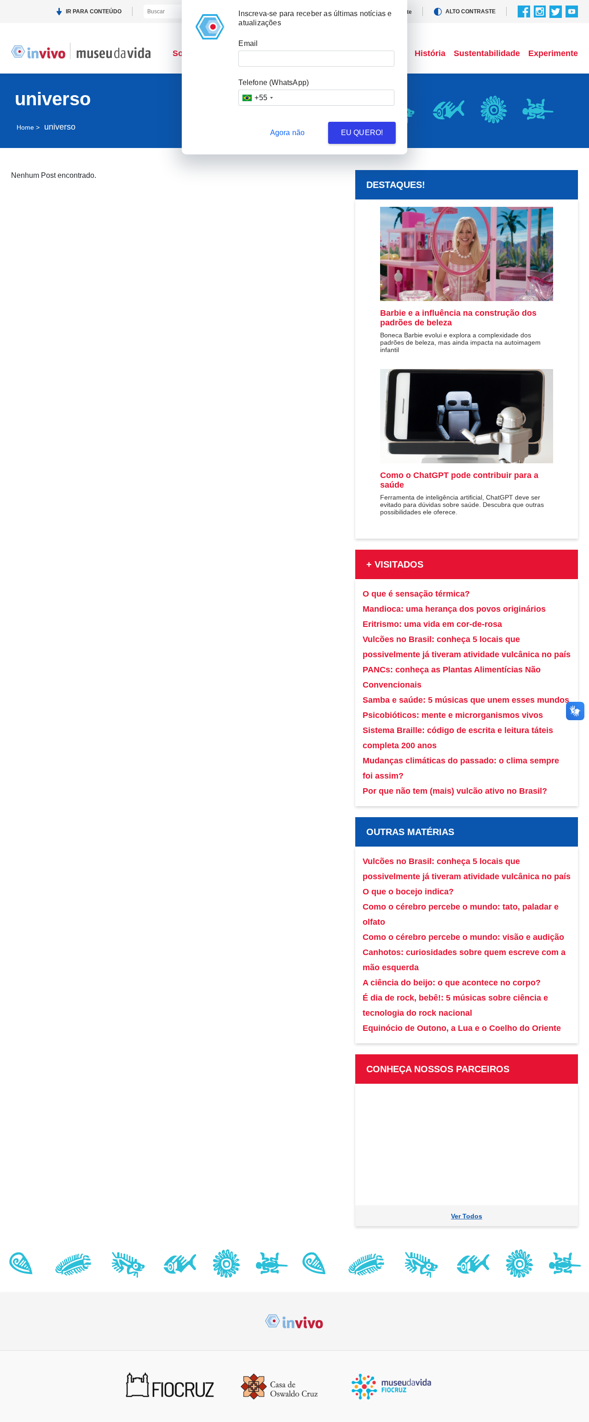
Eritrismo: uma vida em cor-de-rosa (432, 624)
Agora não (287, 133)
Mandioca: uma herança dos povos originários (454, 609)
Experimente (553, 53)
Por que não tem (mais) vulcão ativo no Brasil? (455, 791)
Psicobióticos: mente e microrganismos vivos (453, 715)
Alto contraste (470, 11)
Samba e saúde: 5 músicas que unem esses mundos (466, 700)
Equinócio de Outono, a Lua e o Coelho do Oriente (462, 1028)
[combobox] (257, 97)
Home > (28, 127)
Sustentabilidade (487, 53)
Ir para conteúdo (93, 11)
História (430, 53)
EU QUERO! (362, 133)
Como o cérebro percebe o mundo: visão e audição (463, 937)
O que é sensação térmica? (416, 593)
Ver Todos (466, 1216)
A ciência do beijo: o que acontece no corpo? (452, 982)
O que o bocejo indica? (408, 891)
